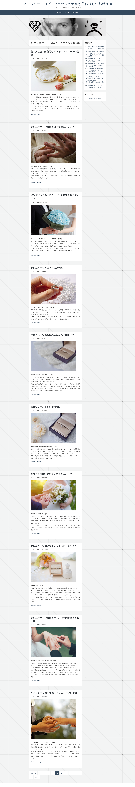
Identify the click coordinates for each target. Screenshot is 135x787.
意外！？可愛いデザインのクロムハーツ (51, 474)
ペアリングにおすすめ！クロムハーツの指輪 (54, 692)
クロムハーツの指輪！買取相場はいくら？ (52, 126)
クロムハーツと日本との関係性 (47, 267)
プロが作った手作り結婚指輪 (93, 98)
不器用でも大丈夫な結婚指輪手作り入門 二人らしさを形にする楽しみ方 (95, 48)
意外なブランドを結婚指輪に (45, 406)
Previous (33, 773)
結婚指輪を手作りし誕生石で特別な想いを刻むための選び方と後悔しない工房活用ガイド (95, 65)
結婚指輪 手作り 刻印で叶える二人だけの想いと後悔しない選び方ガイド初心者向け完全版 (95, 78)
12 (31, 777)
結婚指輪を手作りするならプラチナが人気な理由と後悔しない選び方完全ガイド (95, 73)
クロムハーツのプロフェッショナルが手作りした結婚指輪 (67, 4)
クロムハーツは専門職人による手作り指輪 (67, 12)
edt (33, 58)
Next (36, 777)
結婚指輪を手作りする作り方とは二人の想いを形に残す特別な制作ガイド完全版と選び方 (95, 60)
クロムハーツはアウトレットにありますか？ (54, 545)
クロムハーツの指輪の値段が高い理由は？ (52, 335)
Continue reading (36, 114)
